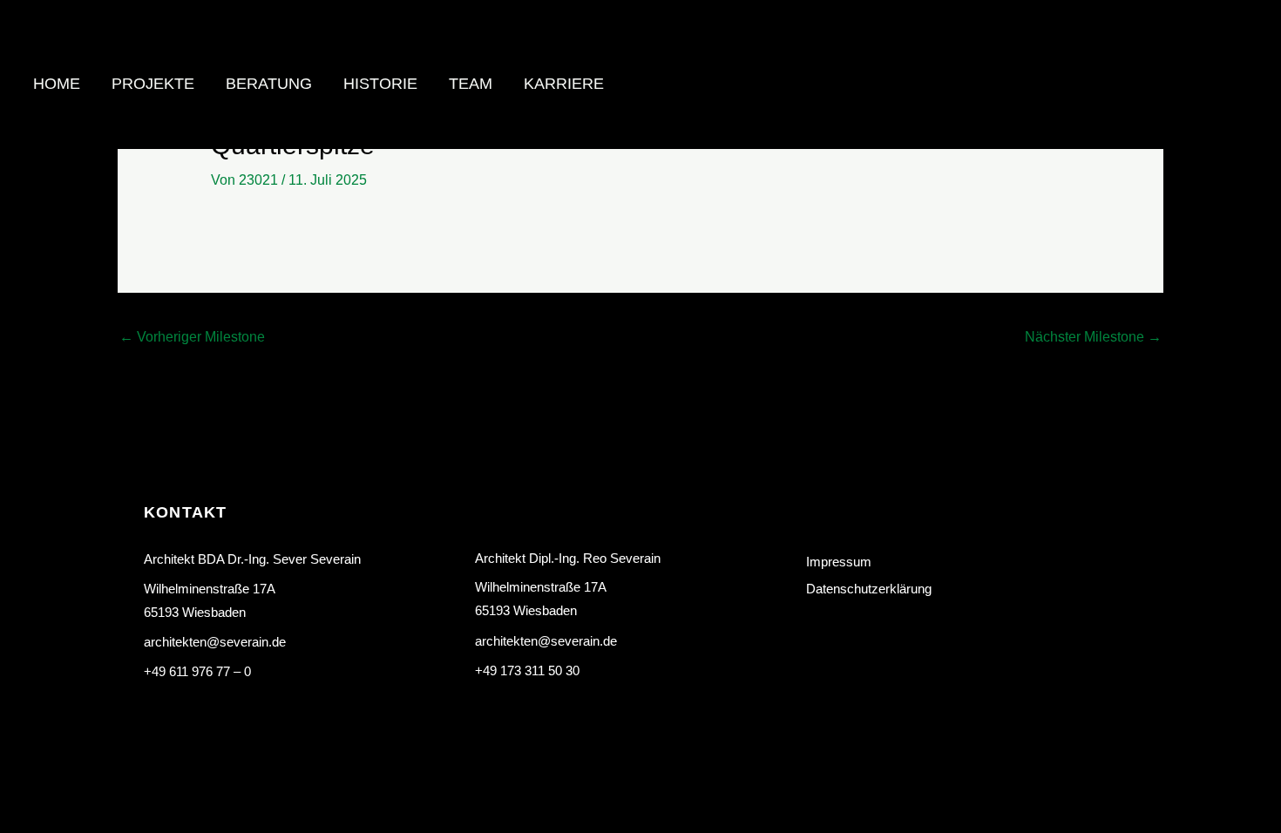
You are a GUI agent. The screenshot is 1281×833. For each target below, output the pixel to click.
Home (56, 83)
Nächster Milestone (1093, 336)
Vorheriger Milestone (192, 336)
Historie (380, 83)
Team (470, 83)
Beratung (269, 83)
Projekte (153, 83)
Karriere (564, 83)
